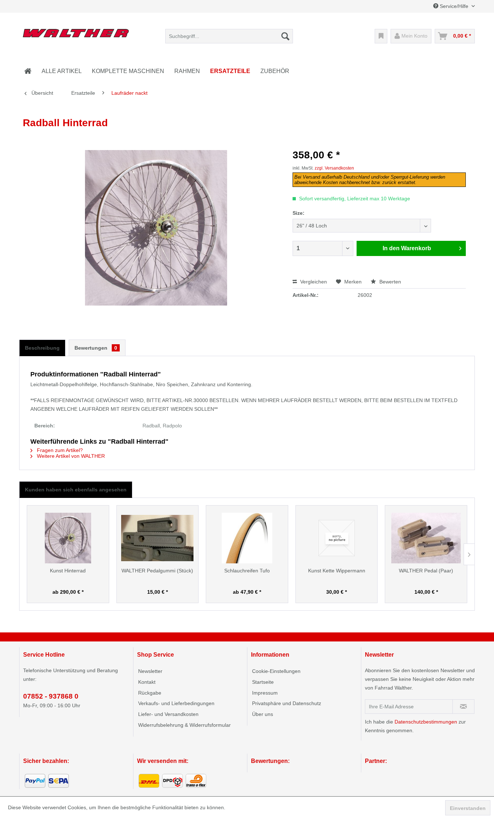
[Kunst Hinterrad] (68, 538)
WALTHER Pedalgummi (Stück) (157, 570)
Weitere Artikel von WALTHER (70, 456)
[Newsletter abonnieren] (463, 706)
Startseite (263, 682)
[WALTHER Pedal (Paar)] (426, 538)
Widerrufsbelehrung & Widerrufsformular (184, 725)
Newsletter (150, 671)
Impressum (265, 693)
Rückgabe (149, 693)
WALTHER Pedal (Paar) (426, 570)
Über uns (262, 714)
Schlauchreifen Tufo (247, 570)
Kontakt (147, 682)
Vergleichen (313, 282)
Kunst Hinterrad (68, 570)
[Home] (28, 71)
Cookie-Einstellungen (276, 671)
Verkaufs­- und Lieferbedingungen (176, 703)
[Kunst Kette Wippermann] (336, 538)
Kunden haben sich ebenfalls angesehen (76, 489)
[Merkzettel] (381, 36)
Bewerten (389, 282)
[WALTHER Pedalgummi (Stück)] (157, 538)
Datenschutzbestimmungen (426, 722)
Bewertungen (95, 348)
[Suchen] (285, 36)
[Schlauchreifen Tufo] (247, 538)
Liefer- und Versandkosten (168, 714)
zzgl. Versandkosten (334, 168)
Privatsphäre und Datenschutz (286, 703)
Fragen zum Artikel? (59, 450)
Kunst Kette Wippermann (336, 570)
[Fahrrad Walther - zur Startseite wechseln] (76, 38)
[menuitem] (229, 36)
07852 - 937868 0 (50, 696)
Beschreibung (42, 348)
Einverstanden (468, 808)
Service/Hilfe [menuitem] (454, 6)
